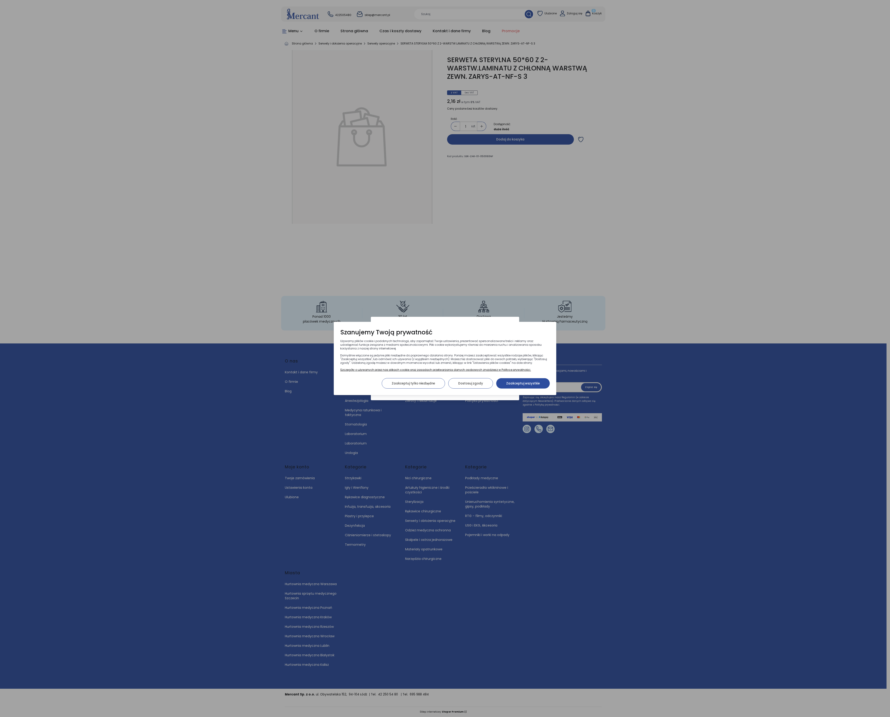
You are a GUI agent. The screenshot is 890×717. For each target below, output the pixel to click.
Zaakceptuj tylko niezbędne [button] (413, 383)
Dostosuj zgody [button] (470, 383)
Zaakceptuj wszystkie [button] (523, 383)
